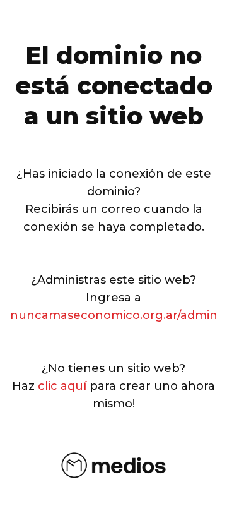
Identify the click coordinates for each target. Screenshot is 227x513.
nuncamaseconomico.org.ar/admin (114, 315)
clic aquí (62, 386)
